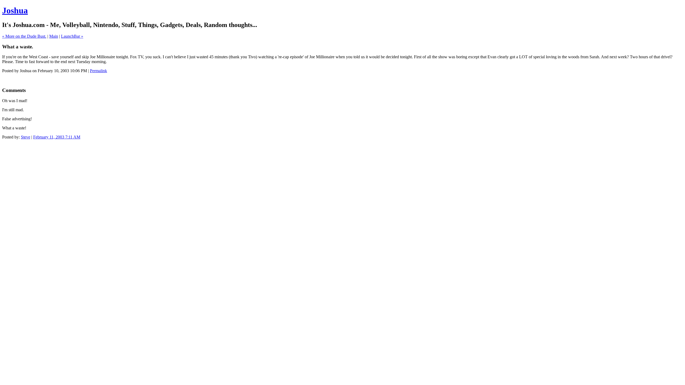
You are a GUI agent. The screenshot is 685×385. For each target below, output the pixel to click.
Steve (25, 137)
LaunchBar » (72, 36)
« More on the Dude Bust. (24, 36)
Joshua (15, 10)
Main (53, 36)
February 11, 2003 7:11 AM (56, 137)
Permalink (98, 70)
